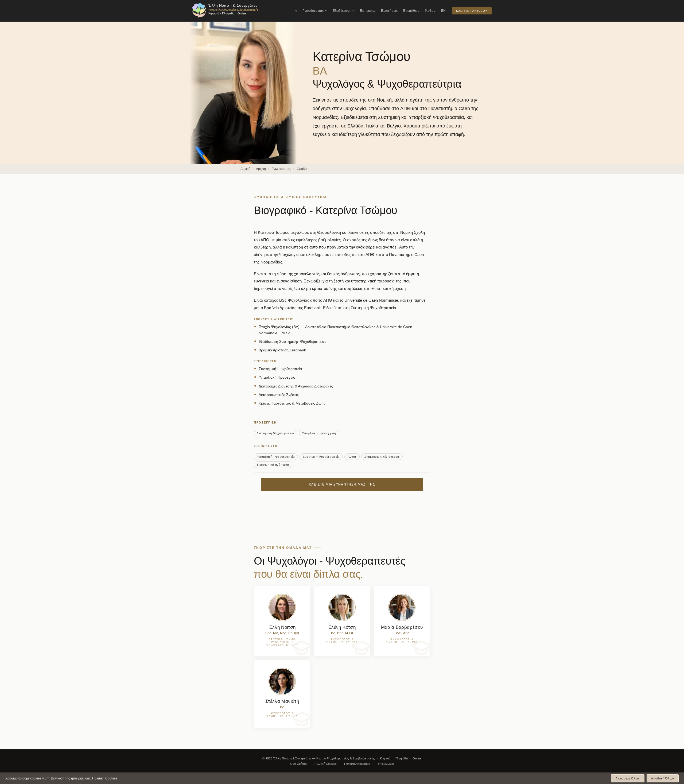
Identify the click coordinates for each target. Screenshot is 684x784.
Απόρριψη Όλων (628, 778)
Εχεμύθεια (411, 11)
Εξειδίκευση (342, 11)
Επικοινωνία (386, 763)
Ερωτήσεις (389, 11)
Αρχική (245, 169)
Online (417, 758)
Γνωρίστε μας (313, 11)
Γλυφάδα (401, 758)
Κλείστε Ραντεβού (471, 10)
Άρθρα (430, 11)
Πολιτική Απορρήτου (357, 763)
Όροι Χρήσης (298, 763)
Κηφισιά (385, 758)
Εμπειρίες (367, 11)
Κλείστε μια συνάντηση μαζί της (342, 484)
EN (443, 11)
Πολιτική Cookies (325, 763)
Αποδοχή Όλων (662, 778)
